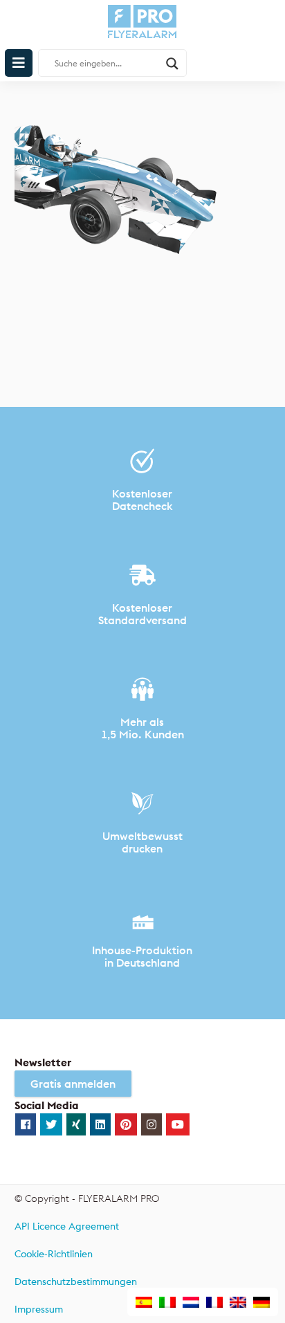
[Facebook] (25, 1124)
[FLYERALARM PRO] (143, 28)
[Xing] (76, 1124)
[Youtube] (178, 1124)
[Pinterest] (126, 1124)
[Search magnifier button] (172, 63)
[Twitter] (51, 1124)
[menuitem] (143, 1226)
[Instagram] (151, 1124)
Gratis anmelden (73, 1084)
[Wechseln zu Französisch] (214, 1302)
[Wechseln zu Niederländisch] (191, 1302)
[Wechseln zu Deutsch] (261, 1302)
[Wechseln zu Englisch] (238, 1302)
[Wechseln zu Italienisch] (167, 1302)
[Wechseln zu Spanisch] (144, 1302)
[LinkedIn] (100, 1124)
